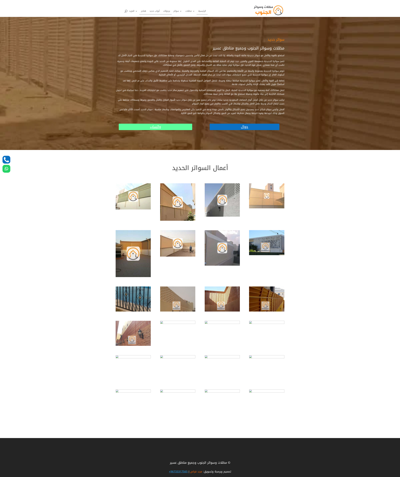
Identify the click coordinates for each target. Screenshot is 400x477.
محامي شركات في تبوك (261, 445)
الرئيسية (202, 11)
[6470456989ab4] (177, 392)
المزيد (131, 11)
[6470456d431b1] (266, 323)
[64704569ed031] (222, 358)
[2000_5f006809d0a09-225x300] (133, 276)
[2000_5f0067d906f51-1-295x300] (266, 392)
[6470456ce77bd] (177, 323)
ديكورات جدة (267, 444)
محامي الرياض (266, 444)
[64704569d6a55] (177, 358)
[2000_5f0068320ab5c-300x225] (177, 256)
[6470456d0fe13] (222, 323)
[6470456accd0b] (133, 311)
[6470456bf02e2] (222, 311)
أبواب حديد (155, 11)
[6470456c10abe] (266, 311)
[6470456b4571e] (177, 311)
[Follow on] (6, 160)
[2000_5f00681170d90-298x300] (222, 265)
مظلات (188, 11)
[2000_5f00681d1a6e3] (266, 208)
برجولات (166, 11)
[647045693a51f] (266, 358)
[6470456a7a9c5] (266, 254)
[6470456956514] (222, 392)
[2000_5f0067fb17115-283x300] (177, 220)
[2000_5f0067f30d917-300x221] (133, 209)
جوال (244, 127)
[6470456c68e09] (133, 345)
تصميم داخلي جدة (264, 445)
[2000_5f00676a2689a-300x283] (222, 216)
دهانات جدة (267, 444)
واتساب (155, 127)
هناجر (143, 11)
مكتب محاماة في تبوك (262, 444)
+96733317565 (178, 471)
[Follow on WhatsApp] (6, 169)
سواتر (176, 11)
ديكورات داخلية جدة (263, 445)
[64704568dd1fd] (133, 358)
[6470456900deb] (133, 392)
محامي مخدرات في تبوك (261, 444)
